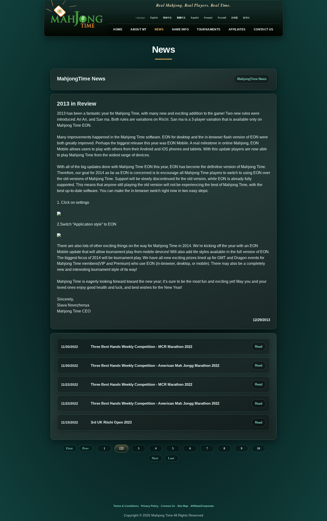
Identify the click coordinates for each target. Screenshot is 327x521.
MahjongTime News (251, 79)
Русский (222, 17)
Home (117, 29)
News (159, 29)
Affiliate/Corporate (202, 505)
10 (258, 448)
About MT (138, 29)
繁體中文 (181, 17)
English (154, 17)
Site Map (182, 505)
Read (258, 346)
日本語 (234, 17)
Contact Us (263, 29)
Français (208, 17)
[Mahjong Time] (74, 18)
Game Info (180, 29)
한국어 (246, 17)
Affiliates (237, 29)
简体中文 (167, 17)
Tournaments (208, 29)
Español (195, 17)
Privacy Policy (149, 505)
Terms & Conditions (126, 505)
